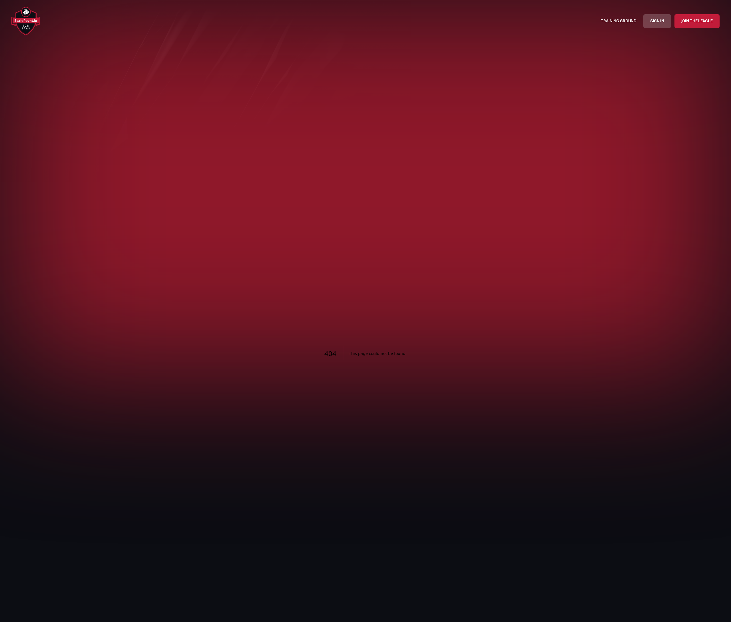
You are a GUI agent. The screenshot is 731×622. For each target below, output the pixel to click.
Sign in (657, 21)
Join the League (697, 21)
